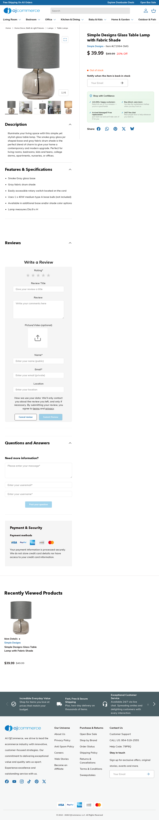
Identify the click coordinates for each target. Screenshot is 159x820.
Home (8, 28)
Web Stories (61, 758)
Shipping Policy (89, 752)
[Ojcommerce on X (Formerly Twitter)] (44, 779)
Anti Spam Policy (64, 746)
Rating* (38, 270)
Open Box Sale (88, 734)
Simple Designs (95, 46)
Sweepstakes (87, 775)
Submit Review (50, 417)
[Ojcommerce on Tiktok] (29, 779)
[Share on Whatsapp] (107, 129)
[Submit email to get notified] (122, 83)
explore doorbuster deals (121, 2)
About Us (59, 734)
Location (38, 383)
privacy (49, 408)
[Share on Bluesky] (132, 129)
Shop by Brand (88, 740)
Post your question (38, 504)
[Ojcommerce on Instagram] (22, 779)
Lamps (50, 28)
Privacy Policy (62, 740)
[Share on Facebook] (98, 129)
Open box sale (148, 2)
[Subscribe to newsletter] (148, 774)
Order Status (87, 746)
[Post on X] (123, 129)
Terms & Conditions (91, 768)
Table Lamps (62, 28)
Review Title (38, 283)
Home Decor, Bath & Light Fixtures (29, 28)
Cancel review (26, 417)
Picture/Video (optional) (38, 325)
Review (38, 297)
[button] (28, 275)
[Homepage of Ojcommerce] (21, 10)
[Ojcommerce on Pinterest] (37, 779)
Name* (38, 354)
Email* (38, 369)
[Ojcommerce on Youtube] (14, 779)
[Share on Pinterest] (115, 129)
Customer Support (120, 734)
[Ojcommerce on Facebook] (7, 779)
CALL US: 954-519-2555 (124, 740)
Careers (59, 752)
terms (36, 408)
